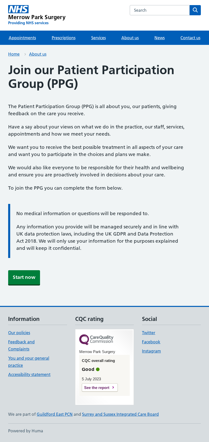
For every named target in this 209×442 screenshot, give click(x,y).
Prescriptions (63, 37)
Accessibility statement (29, 374)
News (159, 37)
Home (14, 54)
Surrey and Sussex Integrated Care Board (120, 414)
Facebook (151, 341)
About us (130, 37)
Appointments (22, 37)
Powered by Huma (25, 430)
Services (98, 37)
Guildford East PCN (55, 414)
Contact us (190, 37)
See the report (96, 387)
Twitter (148, 332)
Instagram (151, 351)
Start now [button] (24, 277)
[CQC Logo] (96, 340)
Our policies (19, 332)
